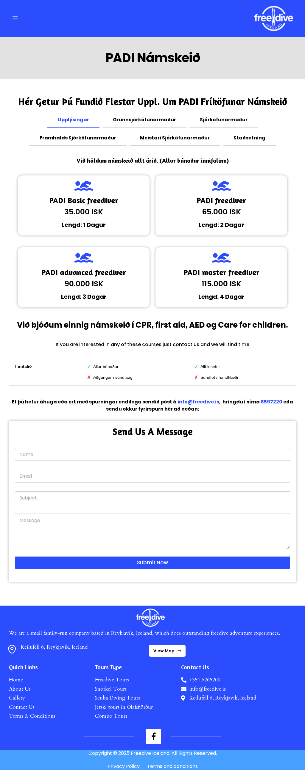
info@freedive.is (198, 401)
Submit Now (152, 562)
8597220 (271, 401)
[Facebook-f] (153, 736)
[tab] (73, 120)
